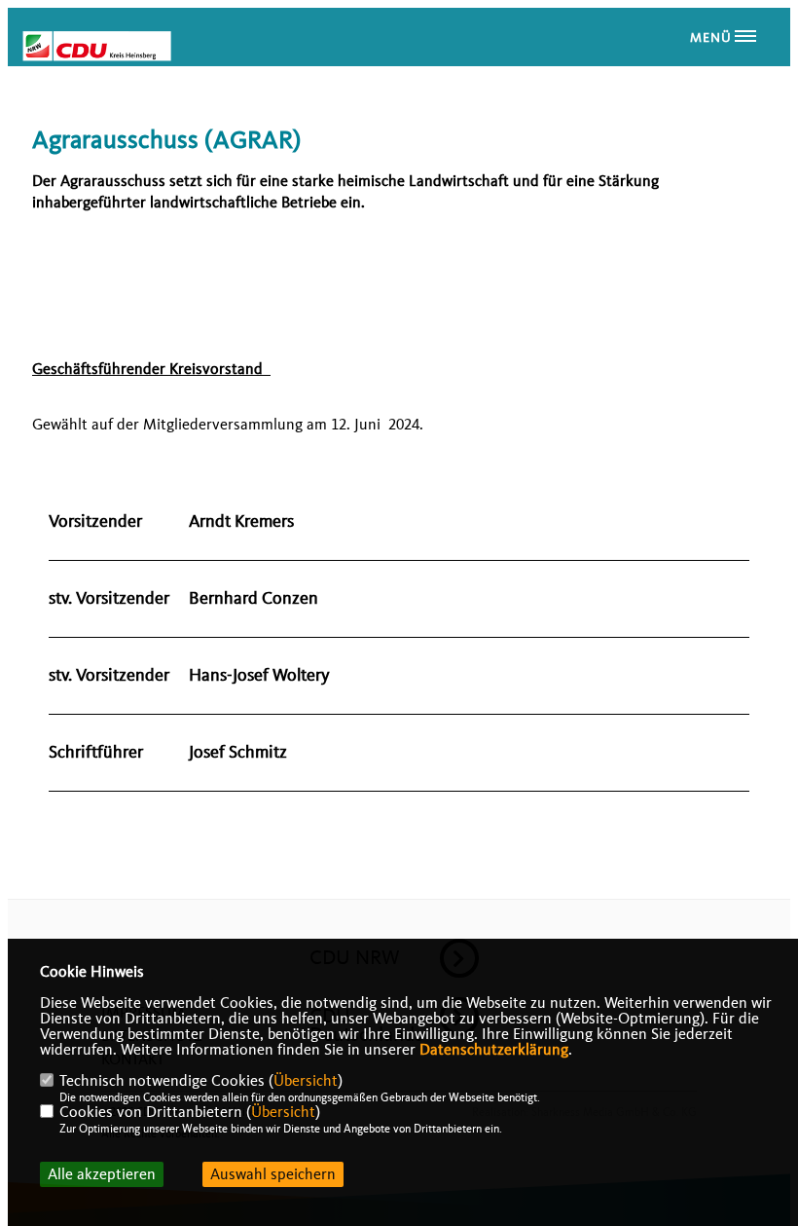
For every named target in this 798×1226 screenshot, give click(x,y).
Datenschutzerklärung (493, 1050)
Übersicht (305, 1081)
